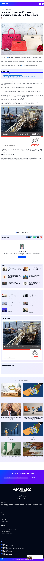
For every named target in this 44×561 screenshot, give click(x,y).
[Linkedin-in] (22, 499)
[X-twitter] (20, 499)
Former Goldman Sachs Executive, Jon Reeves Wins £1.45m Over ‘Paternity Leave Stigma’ (35, 303)
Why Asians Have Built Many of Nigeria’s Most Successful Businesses (34, 283)
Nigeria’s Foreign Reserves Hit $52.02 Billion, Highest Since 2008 (11, 457)
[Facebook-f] (18, 499)
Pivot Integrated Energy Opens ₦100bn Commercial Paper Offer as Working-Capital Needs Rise (11, 438)
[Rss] (26, 499)
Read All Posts (22, 257)
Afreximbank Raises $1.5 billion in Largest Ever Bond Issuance (11, 398)
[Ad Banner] (22, 148)
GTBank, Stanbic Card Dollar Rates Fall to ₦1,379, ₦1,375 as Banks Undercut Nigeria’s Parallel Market (33, 418)
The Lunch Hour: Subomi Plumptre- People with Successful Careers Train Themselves (14, 276)
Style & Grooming (8, 9)
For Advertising (5, 550)
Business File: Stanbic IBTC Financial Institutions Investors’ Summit (14, 309)
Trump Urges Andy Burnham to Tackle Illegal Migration (34, 295)
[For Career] (1, 553)
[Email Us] (1, 541)
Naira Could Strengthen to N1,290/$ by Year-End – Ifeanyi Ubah (33, 457)
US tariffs (26, 232)
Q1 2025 (23, 65)
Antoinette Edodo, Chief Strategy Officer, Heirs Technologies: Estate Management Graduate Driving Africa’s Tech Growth (35, 269)
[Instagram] (24, 499)
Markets (3, 9)
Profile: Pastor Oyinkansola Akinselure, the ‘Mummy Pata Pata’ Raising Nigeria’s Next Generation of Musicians (14, 269)
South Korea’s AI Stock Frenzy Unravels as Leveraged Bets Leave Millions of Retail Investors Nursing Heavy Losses (14, 296)
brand (8, 57)
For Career (4, 553)
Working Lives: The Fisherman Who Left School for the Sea (35, 276)
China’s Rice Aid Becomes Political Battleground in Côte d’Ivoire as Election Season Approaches (35, 309)
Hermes (18, 232)
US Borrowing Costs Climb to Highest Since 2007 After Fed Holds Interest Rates (14, 303)
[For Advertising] (1, 550)
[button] (40, 4)
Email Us (3, 541)
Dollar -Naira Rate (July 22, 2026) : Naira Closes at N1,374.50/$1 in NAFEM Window (33, 438)
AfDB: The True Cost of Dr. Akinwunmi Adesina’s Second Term (14, 283)
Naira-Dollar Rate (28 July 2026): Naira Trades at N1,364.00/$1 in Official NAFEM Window (33, 398)
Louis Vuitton (22, 232)
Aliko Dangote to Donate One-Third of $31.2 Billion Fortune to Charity (11, 418)
